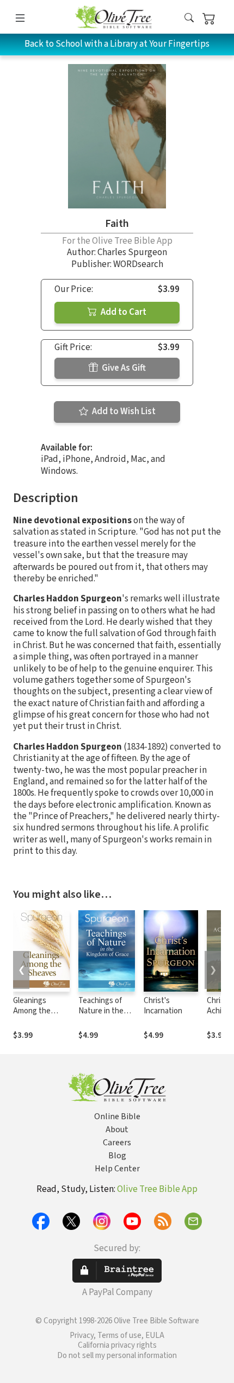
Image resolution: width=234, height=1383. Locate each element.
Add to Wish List (123, 411)
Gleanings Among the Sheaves (32, 1011)
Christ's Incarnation (163, 1006)
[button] (189, 18)
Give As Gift (123, 368)
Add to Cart (122, 312)
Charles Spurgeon (132, 252)
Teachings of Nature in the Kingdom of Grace (101, 1016)
